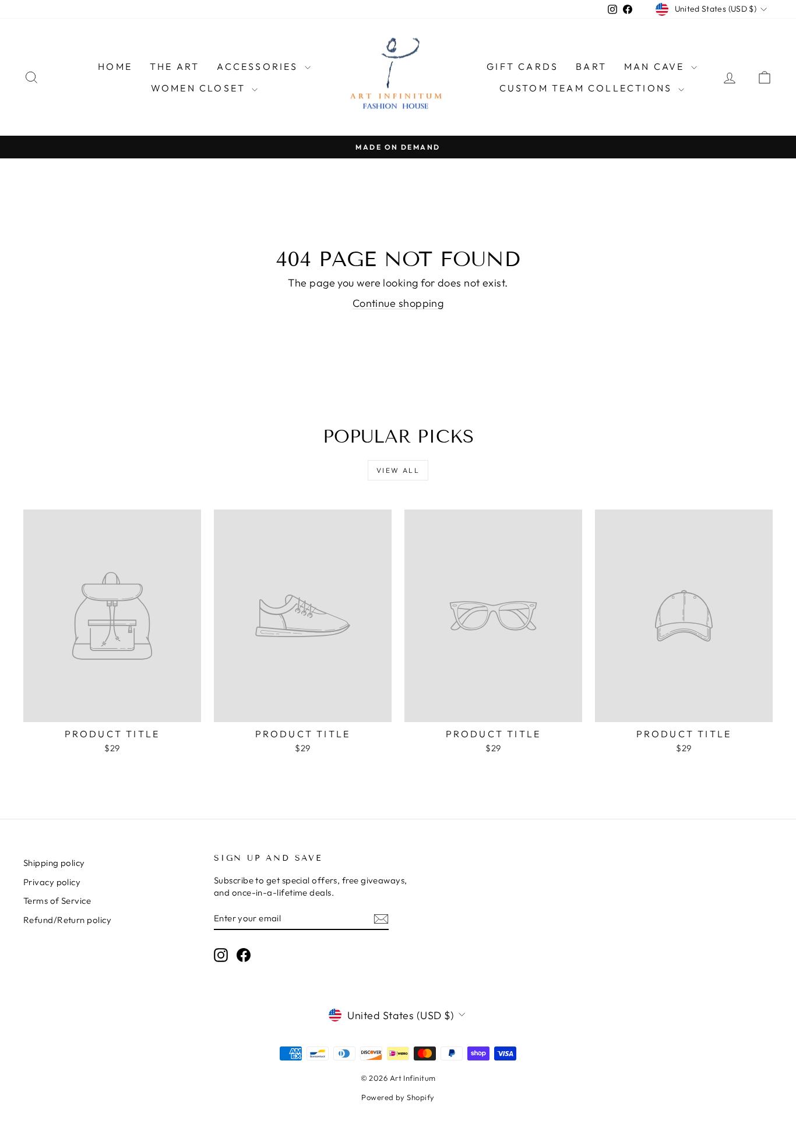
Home (115, 66)
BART (591, 66)
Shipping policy (54, 862)
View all (398, 470)
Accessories (259, 66)
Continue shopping (398, 303)
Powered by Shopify (397, 1097)
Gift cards (522, 66)
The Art (174, 66)
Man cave (656, 66)
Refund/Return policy (67, 919)
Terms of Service (57, 900)
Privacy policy (51, 882)
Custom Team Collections (587, 88)
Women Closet (200, 88)
